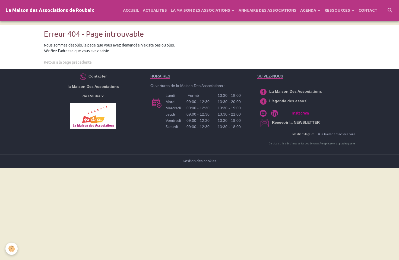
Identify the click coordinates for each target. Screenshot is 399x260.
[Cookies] (11, 249)
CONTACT (368, 10)
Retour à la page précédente (68, 62)
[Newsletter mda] (271, 122)
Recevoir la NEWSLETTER (296, 122)
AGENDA (308, 10)
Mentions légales (303, 133)
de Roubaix (93, 96)
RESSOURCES (338, 10)
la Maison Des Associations (93, 86)
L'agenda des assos (287, 101)
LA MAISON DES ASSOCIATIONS (201, 10)
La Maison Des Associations (295, 91)
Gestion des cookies (200, 161)
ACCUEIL (131, 10)
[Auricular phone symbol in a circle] (83, 76)
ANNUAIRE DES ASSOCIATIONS (267, 10)
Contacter (97, 76)
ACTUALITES (155, 10)
